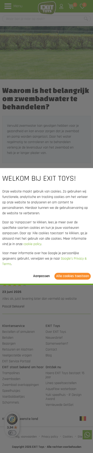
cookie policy (32, 244)
